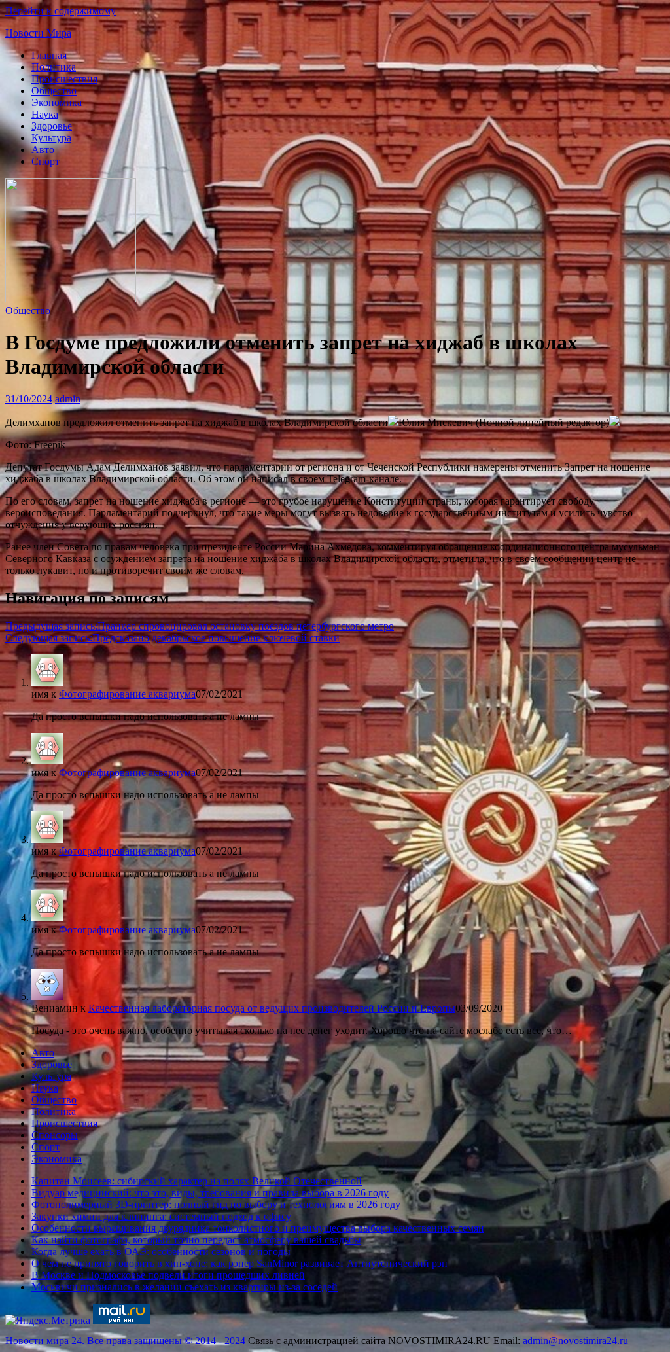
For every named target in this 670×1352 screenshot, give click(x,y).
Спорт (45, 161)
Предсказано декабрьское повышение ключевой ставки (172, 637)
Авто (42, 149)
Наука (44, 114)
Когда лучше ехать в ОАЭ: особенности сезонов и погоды (161, 1251)
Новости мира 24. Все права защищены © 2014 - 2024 (125, 1340)
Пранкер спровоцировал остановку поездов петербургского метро (199, 626)
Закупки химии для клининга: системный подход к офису (161, 1216)
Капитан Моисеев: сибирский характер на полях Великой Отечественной (196, 1180)
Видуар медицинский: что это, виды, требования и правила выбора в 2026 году (210, 1192)
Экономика (56, 102)
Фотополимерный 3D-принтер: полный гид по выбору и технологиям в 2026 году (215, 1204)
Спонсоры (54, 1135)
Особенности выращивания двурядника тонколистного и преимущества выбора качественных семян (257, 1228)
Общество (54, 90)
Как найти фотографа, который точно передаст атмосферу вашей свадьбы (196, 1239)
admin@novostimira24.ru (575, 1340)
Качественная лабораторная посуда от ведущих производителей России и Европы (271, 1008)
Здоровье (51, 126)
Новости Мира (38, 33)
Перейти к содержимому (60, 10)
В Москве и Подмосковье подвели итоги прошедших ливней (168, 1275)
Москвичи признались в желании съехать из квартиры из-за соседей (184, 1286)
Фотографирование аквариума (127, 694)
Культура (51, 137)
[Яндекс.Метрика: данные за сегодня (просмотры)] (47, 1320)
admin (67, 398)
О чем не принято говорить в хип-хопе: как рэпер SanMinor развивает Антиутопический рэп (239, 1263)
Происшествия (64, 78)
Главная (49, 55)
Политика (53, 67)
